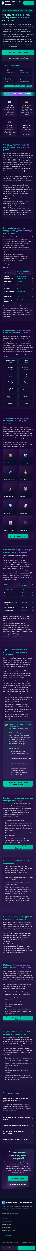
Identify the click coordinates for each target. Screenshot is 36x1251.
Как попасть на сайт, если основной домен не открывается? (16, 1100)
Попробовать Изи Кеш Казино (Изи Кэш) (18, 86)
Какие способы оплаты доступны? (16, 1139)
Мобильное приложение (8, 1230)
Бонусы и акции (6, 1227)
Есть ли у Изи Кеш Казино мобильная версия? (16, 1118)
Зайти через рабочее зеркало (18, 52)
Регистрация (29, 3)
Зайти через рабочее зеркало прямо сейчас (18, 784)
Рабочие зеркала (6, 1224)
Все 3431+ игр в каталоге (18, 536)
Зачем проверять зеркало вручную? (16, 1125)
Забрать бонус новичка (18, 1184)
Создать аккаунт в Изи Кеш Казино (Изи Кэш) (18, 847)
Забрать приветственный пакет (18, 58)
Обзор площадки (6, 1221)
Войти (9, 1248)
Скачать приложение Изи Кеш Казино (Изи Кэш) (18, 1018)
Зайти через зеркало (18, 1178)
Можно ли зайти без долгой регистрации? (13, 1132)
